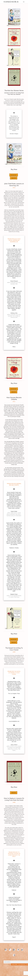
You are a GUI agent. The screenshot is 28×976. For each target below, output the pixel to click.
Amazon (13, 178)
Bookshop (14, 175)
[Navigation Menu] (23, 1)
